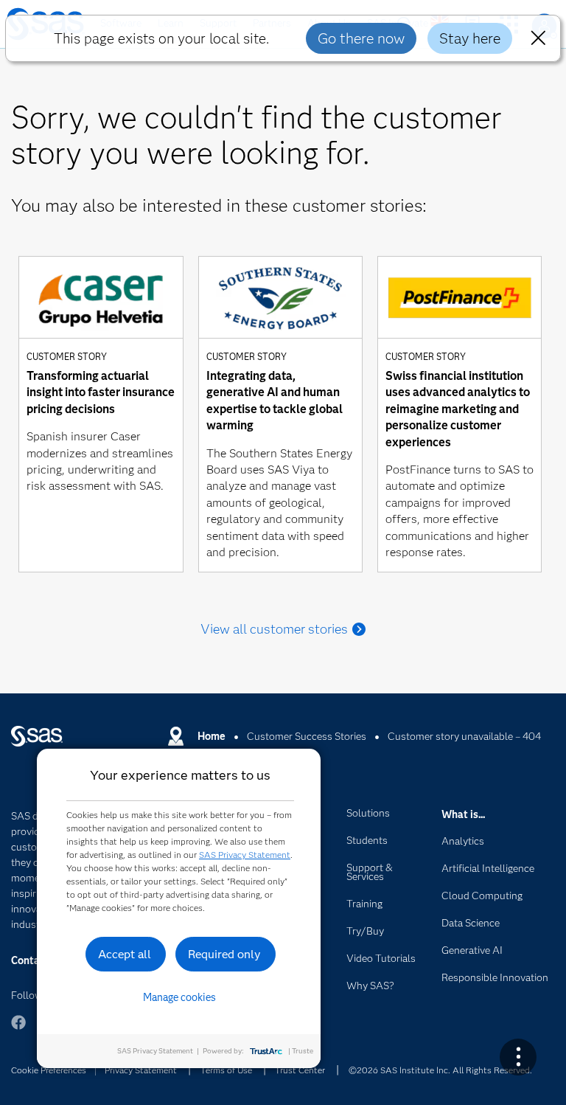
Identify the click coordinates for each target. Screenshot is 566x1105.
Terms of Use (226, 1069)
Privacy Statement (141, 1069)
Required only (224, 954)
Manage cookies (179, 997)
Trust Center (300, 1069)
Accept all (124, 954)
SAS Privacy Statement (244, 854)
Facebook (18, 1029)
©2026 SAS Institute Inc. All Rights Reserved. (440, 1069)
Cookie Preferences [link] (48, 1069)
